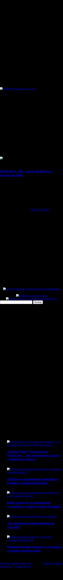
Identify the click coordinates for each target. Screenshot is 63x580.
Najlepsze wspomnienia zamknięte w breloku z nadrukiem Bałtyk (33, 481)
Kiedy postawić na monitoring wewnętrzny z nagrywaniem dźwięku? (34, 504)
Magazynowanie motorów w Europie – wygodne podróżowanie (35, 548)
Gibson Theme (23, 566)
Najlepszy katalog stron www (16, 563)
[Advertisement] (31, 123)
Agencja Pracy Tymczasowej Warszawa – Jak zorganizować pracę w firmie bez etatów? (33, 455)
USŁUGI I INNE (39, 209)
